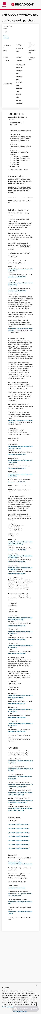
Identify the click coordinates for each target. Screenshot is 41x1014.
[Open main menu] (4, 3)
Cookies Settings (20, 1011)
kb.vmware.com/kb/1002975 (17, 468)
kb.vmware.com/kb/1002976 (17, 562)
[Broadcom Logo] (22, 4)
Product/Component (7, 27)
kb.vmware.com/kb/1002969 (17, 717)
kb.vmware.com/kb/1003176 (17, 291)
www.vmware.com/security (16, 888)
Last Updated (20, 45)
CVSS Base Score (31, 58)
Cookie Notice (7, 1007)
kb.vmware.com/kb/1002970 (17, 277)
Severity (18, 57)
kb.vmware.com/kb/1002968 (17, 482)
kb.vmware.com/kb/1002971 (17, 639)
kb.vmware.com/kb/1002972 (17, 573)
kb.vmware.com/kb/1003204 (17, 454)
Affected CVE (20, 64)
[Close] (36, 985)
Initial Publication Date (31, 45)
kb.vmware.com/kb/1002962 (17, 731)
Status (5, 57)
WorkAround (7, 84)
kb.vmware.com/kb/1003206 (17, 626)
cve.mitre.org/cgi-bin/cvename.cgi (18, 824)
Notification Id (7, 46)
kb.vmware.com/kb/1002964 (17, 653)
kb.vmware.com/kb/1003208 (17, 703)
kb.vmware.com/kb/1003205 (17, 550)
